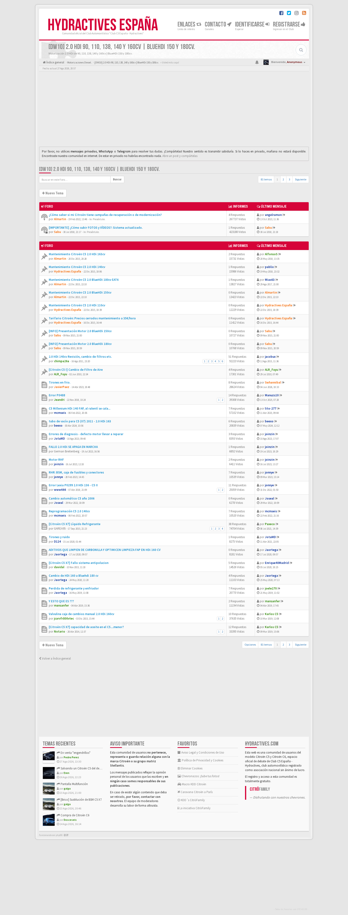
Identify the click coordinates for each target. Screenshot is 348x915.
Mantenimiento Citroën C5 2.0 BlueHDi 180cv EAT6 (84, 280)
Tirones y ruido (59, 537)
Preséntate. (99, 219)
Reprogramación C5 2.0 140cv (69, 511)
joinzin (269, 434)
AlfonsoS (271, 254)
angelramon (273, 215)
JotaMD (59, 439)
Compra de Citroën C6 (74, 815)
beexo (58, 426)
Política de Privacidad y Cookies (202, 760)
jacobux (270, 357)
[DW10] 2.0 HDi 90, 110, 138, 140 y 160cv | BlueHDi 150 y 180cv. (99, 169)
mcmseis (60, 413)
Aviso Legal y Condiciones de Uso (202, 752)
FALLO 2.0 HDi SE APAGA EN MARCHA (73, 447)
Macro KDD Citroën (193, 784)
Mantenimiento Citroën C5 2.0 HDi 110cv (77, 305)
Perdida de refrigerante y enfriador (74, 588)
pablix (269, 267)
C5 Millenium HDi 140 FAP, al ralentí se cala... (79, 408)
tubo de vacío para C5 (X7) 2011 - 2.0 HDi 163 (80, 421)
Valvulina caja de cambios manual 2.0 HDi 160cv (81, 614)
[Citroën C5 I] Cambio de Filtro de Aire (76, 370)
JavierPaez (61, 387)
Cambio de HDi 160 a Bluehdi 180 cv (73, 576)
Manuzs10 (272, 395)
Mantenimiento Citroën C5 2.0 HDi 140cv (77, 267)
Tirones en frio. (59, 382)
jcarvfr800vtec (64, 618)
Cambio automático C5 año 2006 (71, 498)
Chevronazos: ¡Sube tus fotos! (200, 776)
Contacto (216, 24)
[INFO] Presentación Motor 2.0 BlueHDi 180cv (80, 344)
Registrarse (287, 24)
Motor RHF (56, 460)
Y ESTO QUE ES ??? (61, 601)
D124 (57, 542)
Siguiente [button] (300, 179)
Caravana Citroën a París (196, 792)
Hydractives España (103, 25)
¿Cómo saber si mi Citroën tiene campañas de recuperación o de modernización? (105, 215)
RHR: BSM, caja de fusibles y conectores (76, 472)
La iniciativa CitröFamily (194, 808)
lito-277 (270, 408)
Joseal (58, 503)
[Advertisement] (174, 110)
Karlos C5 (271, 614)
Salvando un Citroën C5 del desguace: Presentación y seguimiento (102, 768)
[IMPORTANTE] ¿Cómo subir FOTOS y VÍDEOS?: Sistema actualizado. (96, 228)
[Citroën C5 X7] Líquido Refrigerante (74, 524)
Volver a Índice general (56, 658)
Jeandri (59, 400)
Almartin (60, 219)
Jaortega (60, 554)
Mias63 (270, 280)
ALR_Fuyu (60, 374)
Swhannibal (273, 382)
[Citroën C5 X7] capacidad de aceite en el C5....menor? (86, 627)
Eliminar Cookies (191, 768)
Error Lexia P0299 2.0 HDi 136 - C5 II (73, 485)
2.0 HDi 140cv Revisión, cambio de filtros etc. (80, 357)
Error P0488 (57, 395)
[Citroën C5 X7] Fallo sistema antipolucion (78, 563)
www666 (60, 490)
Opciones (250, 644)
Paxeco (270, 524)
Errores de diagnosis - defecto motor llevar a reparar (86, 434)
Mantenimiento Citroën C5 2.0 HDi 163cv (77, 254)
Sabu (57, 232)
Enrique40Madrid (277, 563)
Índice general (55, 62)
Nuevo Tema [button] (54, 193)
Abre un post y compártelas (179, 156)
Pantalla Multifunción (74, 784)
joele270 (271, 588)
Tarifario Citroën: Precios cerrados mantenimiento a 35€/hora (92, 318)
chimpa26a (61, 361)
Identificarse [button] (250, 24)
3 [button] (289, 179)
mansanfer (61, 605)
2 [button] (283, 179)
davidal (59, 567)
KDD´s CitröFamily (192, 800)
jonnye (58, 477)
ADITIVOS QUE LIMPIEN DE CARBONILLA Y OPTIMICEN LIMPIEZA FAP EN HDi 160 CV (105, 550)
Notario (59, 631)
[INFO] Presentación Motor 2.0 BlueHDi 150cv (80, 331)
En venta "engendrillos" (75, 753)
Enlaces (187, 24)
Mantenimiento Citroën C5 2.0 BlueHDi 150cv (80, 292)
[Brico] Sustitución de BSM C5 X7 (81, 800)
